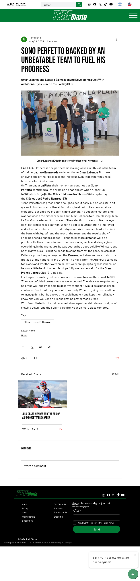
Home (24, 504)
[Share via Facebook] (23, 347)
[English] (129, 4)
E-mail (77, 511)
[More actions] (116, 39)
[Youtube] (111, 4)
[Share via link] (49, 347)
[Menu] (133, 15)
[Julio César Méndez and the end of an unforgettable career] (42, 394)
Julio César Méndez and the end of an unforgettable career (41, 416)
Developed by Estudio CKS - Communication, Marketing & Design (37, 542)
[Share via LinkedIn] (40, 347)
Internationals (28, 516)
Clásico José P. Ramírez (38, 322)
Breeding (58, 516)
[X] (100, 4)
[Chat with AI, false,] (133, 574)
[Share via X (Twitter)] (32, 347)
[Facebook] (94, 4)
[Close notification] (134, 555)
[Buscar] (79, 4)
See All (115, 373)
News (24, 335)
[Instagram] (89, 4)
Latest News (28, 330)
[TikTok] (105, 4)
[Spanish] (120, 4)
